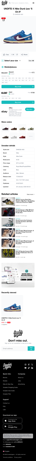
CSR (4, 409)
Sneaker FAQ (7, 394)
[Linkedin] (32, 368)
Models (5, 381)
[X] (32, 364)
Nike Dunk (19, 156)
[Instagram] (25, 364)
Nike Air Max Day (8, 384)
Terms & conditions (8, 457)
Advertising (21, 384)
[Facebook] (29, 364)
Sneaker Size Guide (9, 390)
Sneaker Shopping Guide (10, 387)
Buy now (24, 86)
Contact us (6, 403)
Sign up (31, 348)
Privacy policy (18, 457)
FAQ (4, 406)
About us (20, 377)
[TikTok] (29, 368)
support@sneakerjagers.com (14, 439)
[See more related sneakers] (31, 136)
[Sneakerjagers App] (18, 275)
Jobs (19, 381)
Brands (5, 377)
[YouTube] (25, 368)
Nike (17, 153)
